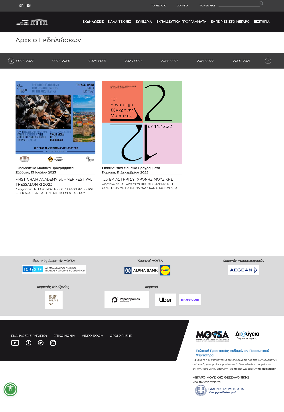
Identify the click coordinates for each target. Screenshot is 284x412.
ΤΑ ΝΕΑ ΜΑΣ (207, 5)
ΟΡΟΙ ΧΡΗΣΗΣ (121, 335)
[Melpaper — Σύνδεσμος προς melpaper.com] (178, 269)
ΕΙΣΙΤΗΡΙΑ (262, 21)
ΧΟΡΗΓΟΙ (182, 5)
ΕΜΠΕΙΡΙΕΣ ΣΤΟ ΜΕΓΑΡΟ (230, 21)
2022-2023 (170, 60)
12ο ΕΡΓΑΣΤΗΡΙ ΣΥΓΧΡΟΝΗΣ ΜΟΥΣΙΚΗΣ (137, 179)
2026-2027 (25, 60)
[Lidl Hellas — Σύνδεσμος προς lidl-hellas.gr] (159, 269)
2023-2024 (133, 60)
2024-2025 (97, 60)
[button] (10, 389)
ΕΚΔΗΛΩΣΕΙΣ (93, 21)
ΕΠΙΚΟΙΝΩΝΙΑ (64, 335)
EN (29, 5)
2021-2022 (205, 60)
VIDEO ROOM (92, 335)
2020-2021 (241, 60)
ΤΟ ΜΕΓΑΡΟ (158, 5)
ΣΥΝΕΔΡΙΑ (144, 21)
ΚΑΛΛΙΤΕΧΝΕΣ (119, 21)
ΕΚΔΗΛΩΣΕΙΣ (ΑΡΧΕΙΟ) (29, 335)
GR (21, 5)
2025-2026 (61, 60)
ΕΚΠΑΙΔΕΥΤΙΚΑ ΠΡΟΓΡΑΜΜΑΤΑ (181, 21)
